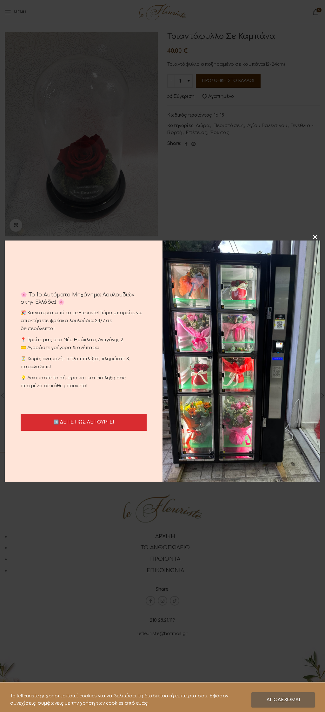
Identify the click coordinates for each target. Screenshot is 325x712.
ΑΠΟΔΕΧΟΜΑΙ (283, 699)
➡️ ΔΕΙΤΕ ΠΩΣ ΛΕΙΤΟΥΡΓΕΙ (83, 422)
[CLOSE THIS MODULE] (315, 237)
